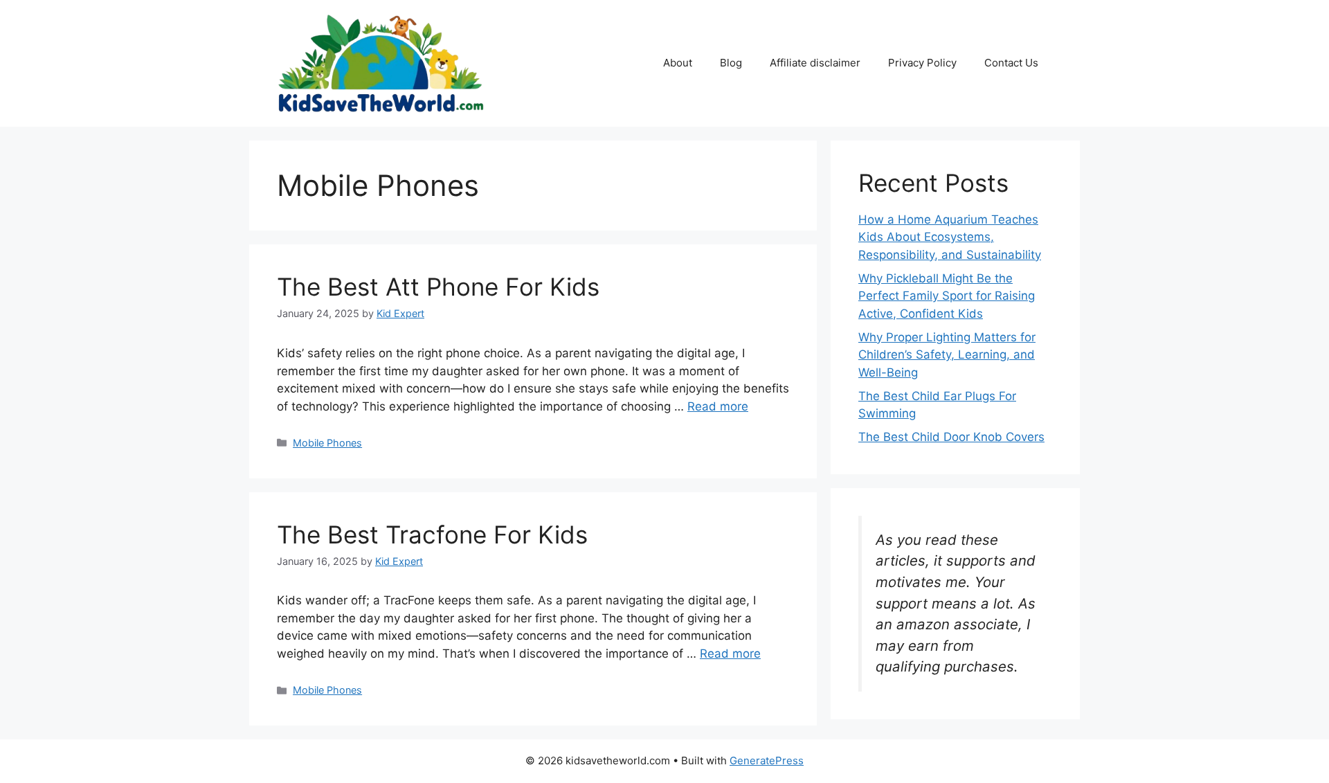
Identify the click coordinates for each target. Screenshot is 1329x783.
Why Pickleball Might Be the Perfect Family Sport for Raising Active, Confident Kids (946, 296)
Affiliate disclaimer (815, 62)
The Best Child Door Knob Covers (951, 437)
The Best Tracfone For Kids (432, 534)
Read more (717, 406)
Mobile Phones (327, 443)
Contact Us (1011, 62)
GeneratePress (767, 760)
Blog (731, 62)
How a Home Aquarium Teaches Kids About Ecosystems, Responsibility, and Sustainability (949, 237)
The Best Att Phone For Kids (438, 286)
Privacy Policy (922, 62)
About (677, 62)
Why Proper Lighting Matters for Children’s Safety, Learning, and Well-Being (947, 354)
